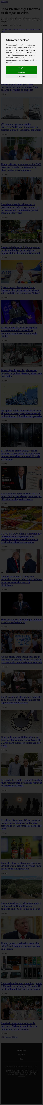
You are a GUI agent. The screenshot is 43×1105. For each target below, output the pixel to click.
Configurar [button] (21, 76)
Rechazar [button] (21, 72)
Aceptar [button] (21, 68)
